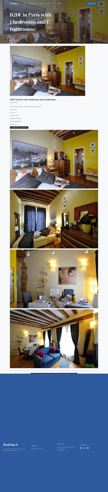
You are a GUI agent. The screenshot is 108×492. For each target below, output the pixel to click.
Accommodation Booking (19, 127)
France (12, 102)
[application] (36, 3)
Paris (15, 102)
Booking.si (14, 3)
